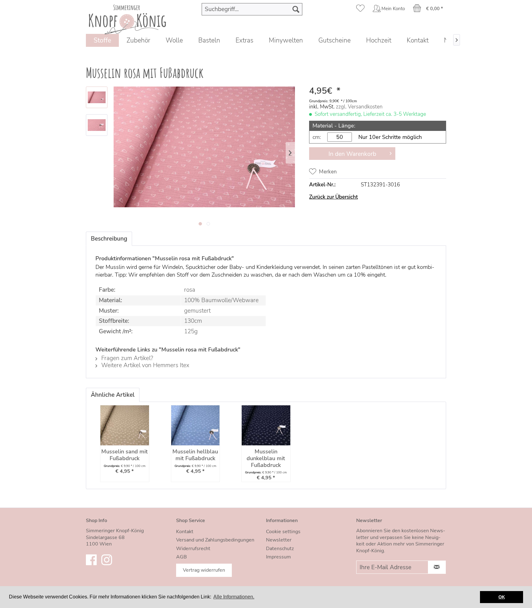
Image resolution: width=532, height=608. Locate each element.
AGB (181, 556)
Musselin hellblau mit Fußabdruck (195, 455)
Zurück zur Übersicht (333, 197)
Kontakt (184, 531)
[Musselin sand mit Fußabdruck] (124, 425)
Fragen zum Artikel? (126, 358)
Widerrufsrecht (193, 548)
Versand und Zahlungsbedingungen (215, 540)
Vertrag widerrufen (204, 570)
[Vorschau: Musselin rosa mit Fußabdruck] (96, 97)
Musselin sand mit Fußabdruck (124, 455)
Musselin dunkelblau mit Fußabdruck (266, 458)
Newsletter (279, 540)
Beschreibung (109, 239)
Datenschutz (280, 548)
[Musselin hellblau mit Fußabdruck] (195, 425)
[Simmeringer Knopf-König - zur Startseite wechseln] (127, 18)
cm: (316, 137)
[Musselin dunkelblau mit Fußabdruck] (266, 425)
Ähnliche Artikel (113, 395)
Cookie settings (283, 531)
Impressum (278, 556)
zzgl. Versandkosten (359, 106)
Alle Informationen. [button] (233, 596)
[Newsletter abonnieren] (437, 567)
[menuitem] (252, 9)
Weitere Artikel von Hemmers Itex (144, 365)
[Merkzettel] (360, 9)
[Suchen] (295, 9)
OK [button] (501, 596)
